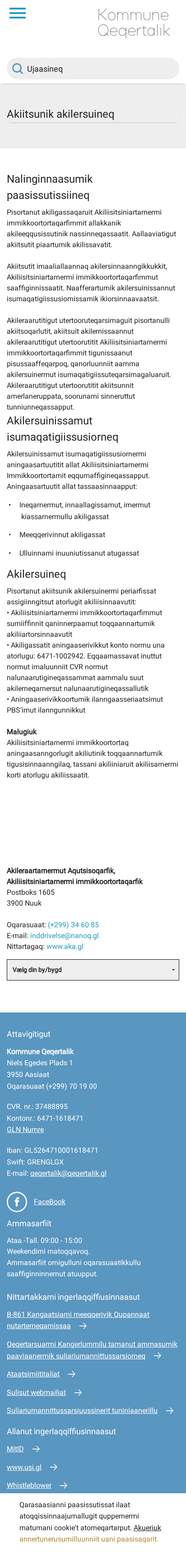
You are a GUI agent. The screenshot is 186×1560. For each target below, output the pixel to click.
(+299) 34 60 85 (73, 924)
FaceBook (49, 1201)
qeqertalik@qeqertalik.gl (68, 1173)
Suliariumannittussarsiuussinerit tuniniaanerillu (82, 1410)
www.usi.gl (24, 1467)
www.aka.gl (65, 946)
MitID (15, 1449)
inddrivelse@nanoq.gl (64, 935)
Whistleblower (29, 1485)
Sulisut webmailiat (36, 1392)
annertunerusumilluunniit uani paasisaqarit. (89, 1539)
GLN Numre (25, 1129)
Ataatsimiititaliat (33, 1374)
